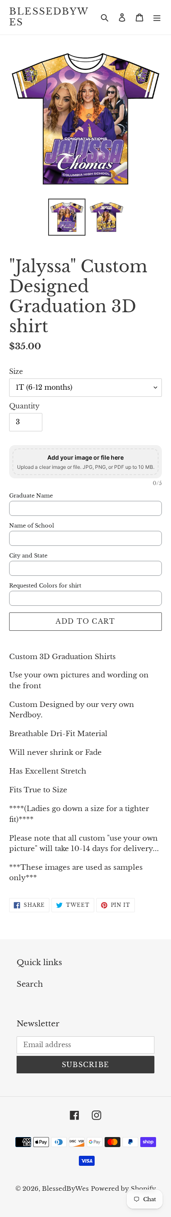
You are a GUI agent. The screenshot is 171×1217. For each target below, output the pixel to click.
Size (16, 371)
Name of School (31, 526)
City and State (28, 556)
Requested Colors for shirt (45, 585)
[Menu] (157, 17)
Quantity (24, 406)
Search (30, 984)
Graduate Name (31, 496)
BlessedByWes (49, 17)
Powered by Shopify (123, 1188)
